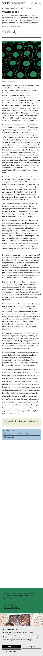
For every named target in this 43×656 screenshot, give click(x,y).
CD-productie (8, 437)
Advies (4, 8)
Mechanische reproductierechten (16, 434)
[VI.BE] (6, 3)
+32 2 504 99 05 (12, 608)
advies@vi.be (10, 605)
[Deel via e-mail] (14, 32)
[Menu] (39, 3)
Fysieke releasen (26, 8)
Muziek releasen (14, 8)
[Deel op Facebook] (4, 32)
